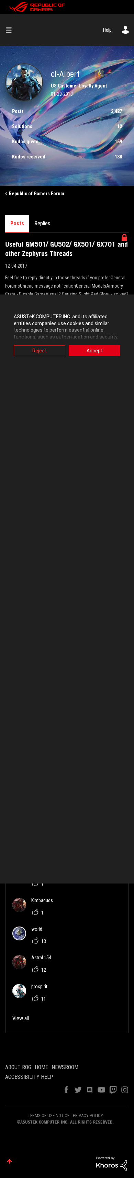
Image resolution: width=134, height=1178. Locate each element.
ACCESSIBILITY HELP (29, 1077)
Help (107, 30)
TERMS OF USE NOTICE (48, 1115)
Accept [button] (95, 350)
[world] (29, 938)
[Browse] (11, 30)
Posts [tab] (17, 223)
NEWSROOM (65, 1067)
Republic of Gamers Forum (36, 193)
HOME (41, 1067)
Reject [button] (39, 350)
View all (20, 1018)
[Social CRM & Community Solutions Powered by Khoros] (111, 1163)
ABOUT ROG (18, 1067)
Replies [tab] (42, 223)
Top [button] (9, 1161)
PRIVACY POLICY (88, 1115)
